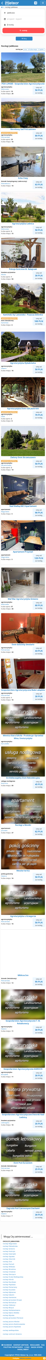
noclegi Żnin (7, 1261)
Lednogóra (5, 1123)
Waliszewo (5, 89)
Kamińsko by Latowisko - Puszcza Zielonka (23, 314)
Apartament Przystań (23, 552)
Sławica (4, 876)
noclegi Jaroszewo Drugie (12, 1300)
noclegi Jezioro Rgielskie (12, 1327)
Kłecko (3, 274)
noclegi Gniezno (9, 1249)
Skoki (3, 416)
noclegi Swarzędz (9, 1254)
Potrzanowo (5, 137)
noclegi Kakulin (8, 1295)
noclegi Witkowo (9, 1267)
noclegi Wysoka (8, 1315)
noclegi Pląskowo (9, 1285)
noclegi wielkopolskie (11, 1330)
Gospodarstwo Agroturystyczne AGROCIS (23, 1069)
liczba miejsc (33, 49)
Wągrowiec (5, 512)
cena (25, 49)
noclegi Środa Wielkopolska (13, 1277)
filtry (25, 39)
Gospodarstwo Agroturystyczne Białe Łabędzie (23, 690)
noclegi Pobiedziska (10, 1246)
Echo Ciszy (23, 178)
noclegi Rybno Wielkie (11, 1313)
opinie (42, 49)
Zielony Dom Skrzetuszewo (23, 457)
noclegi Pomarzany (10, 1287)
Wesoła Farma (23, 870)
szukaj (24, 30)
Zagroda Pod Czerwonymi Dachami (23, 1208)
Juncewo (4, 830)
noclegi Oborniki (9, 1259)
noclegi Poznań (8, 1264)
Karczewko (5, 744)
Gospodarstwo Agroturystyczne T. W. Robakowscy (23, 1022)
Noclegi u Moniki (23, 825)
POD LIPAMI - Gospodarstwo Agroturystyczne (23, 83)
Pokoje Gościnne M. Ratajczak (23, 269)
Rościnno (4, 783)
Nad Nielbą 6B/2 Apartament (23, 506)
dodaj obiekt (23, 1349)
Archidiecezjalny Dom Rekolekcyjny (23, 778)
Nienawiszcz (5, 183)
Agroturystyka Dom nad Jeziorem (23, 408)
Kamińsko (4, 323)
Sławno (3, 368)
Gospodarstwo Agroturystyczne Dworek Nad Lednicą (23, 1115)
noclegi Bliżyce (8, 1308)
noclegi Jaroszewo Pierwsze (13, 1318)
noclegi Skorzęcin (9, 1274)
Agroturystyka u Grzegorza (23, 916)
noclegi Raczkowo (9, 1282)
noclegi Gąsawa (9, 1256)
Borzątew (4, 1074)
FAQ (42, 1345)
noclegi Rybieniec (9, 1292)
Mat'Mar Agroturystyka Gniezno (23, 599)
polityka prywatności (13, 1347)
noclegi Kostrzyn (9, 1251)
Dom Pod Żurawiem (23, 1163)
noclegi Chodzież (9, 1272)
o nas (26, 1347)
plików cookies (25, 1358)
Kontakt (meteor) (21, 1345)
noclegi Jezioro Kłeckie (11, 1321)
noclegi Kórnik (8, 1279)
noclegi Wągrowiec (10, 1244)
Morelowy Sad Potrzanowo (23, 129)
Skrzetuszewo (6, 465)
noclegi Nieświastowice (11, 1310)
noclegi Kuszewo (9, 1290)
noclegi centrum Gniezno (12, 1334)
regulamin (35, 1345)
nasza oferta (37, 1347)
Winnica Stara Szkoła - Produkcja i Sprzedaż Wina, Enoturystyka (23, 736)
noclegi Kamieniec (10, 1297)
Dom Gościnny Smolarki (23, 644)
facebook (7, 1345)
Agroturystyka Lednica (23, 223)
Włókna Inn (23, 975)
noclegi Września (9, 1269)
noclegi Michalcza (9, 1302)
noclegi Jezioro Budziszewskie (14, 1324)
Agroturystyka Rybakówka (23, 363)
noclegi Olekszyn (9, 1305)
